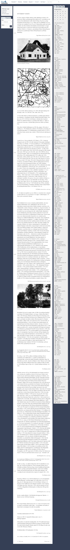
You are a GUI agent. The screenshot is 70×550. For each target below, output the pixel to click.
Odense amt (4, 12)
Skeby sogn (20, 541)
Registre (30, 2)
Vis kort (36, 2)
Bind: (3, 20)
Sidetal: (3, 25)
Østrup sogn (47, 541)
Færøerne (20, 2)
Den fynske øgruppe (5, 13)
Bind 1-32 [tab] (3, 18)
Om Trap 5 (43, 2)
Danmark (13, 2)
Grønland (25, 2)
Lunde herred (4, 10)
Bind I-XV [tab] (8, 18)
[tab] (55, 7)
